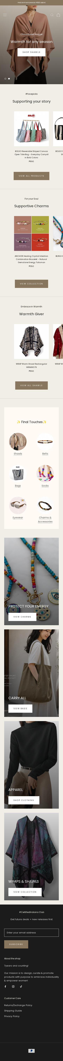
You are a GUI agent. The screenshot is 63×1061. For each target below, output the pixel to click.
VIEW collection (31, 283)
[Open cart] (58, 15)
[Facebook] (5, 986)
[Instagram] (13, 986)
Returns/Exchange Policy (18, 1005)
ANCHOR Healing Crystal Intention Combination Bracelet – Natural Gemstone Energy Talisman (31, 259)
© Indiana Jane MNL (31, 1031)
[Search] (52, 14)
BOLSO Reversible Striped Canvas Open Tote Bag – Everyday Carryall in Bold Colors (31, 154)
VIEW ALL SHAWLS (31, 385)
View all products (31, 175)
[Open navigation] (5, 15)
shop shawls (31, 52)
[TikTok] (21, 986)
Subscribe (16, 944)
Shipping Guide (13, 1010)
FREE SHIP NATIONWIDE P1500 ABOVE (32, 3)
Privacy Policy (11, 1016)
